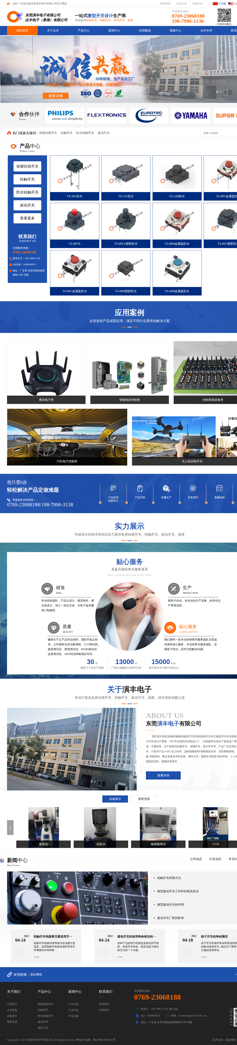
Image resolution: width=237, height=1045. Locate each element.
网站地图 (165, 3)
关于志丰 (53, 30)
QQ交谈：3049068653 (24, 264)
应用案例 (145, 30)
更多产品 (43, 1027)
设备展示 (115, 798)
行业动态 (215, 859)
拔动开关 (104, 132)
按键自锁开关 (48, 132)
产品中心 (84, 30)
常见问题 (73, 1016)
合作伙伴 (206, 30)
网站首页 (22, 30)
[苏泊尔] (190, 116)
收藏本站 (197, 3)
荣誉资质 (144, 798)
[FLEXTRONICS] (64, 116)
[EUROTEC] (106, 116)
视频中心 (175, 30)
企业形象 (12, 1010)
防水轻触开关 (85, 132)
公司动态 (196, 859)
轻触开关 (67, 132)
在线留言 (104, 1010)
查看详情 (163, 775)
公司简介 (12, 1004)
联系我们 (104, 1004)
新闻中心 (114, 30)
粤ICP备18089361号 (104, 1040)
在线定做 (181, 3)
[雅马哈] (148, 116)
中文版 (222, 3)
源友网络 (36, 974)
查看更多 (27, 218)
